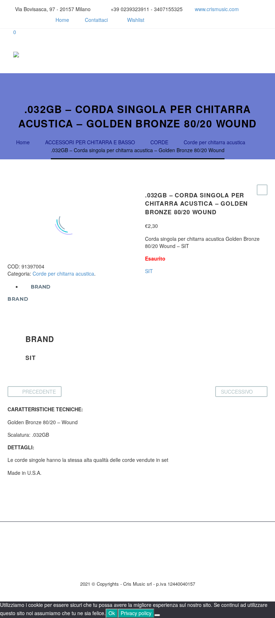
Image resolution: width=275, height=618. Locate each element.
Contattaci (96, 19)
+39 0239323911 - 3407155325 (147, 9)
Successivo (237, 391)
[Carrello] (264, 54)
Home (62, 19)
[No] (157, 615)
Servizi (181, 54)
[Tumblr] (44, 259)
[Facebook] (11, 20)
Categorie (210, 54)
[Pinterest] (34, 259)
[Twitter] (23, 259)
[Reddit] (66, 259)
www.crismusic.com (217, 9)
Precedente (39, 391)
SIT (149, 271)
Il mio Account (224, 54)
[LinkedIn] (55, 259)
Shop (196, 54)
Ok (111, 613)
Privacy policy (136, 613)
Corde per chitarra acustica (63, 273)
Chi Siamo (167, 54)
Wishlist (135, 19)
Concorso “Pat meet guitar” (239, 54)
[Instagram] (21, 20)
